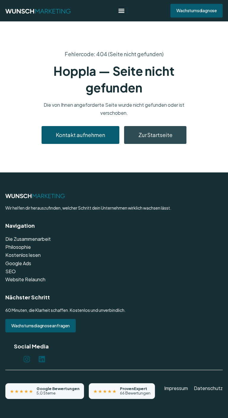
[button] (121, 11)
